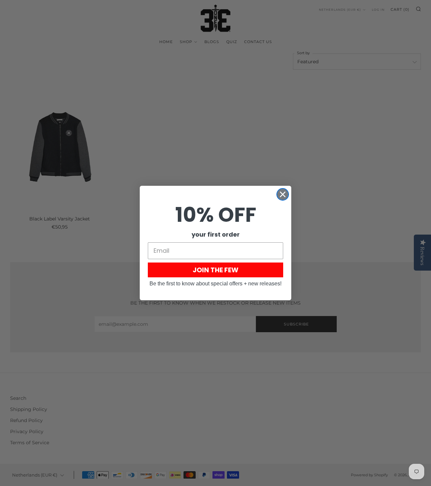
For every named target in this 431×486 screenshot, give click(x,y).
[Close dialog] (283, 194)
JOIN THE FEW (215, 270)
